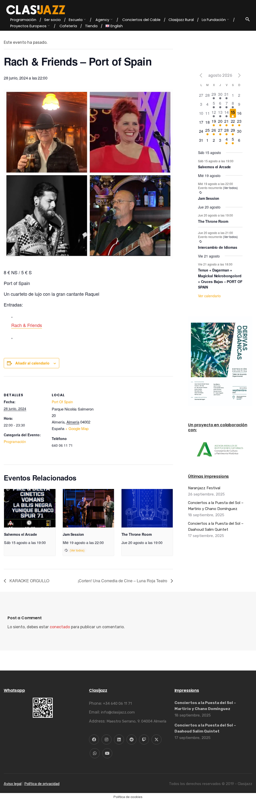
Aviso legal (13, 784)
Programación (15, 441)
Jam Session (73, 534)
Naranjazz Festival (204, 488)
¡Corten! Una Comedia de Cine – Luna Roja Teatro (123, 581)
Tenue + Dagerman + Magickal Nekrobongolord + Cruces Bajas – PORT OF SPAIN (220, 279)
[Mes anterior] (201, 75)
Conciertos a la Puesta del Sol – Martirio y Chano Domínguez (216, 505)
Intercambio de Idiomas (217, 247)
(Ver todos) (77, 550)
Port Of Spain (62, 401)
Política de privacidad (42, 784)
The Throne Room (137, 534)
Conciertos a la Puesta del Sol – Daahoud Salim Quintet (216, 526)
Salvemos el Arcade (20, 534)
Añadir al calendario (32, 363)
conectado (60, 626)
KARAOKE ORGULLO (28, 581)
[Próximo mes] (239, 75)
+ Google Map (76, 428)
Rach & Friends (26, 325)
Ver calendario (209, 295)
